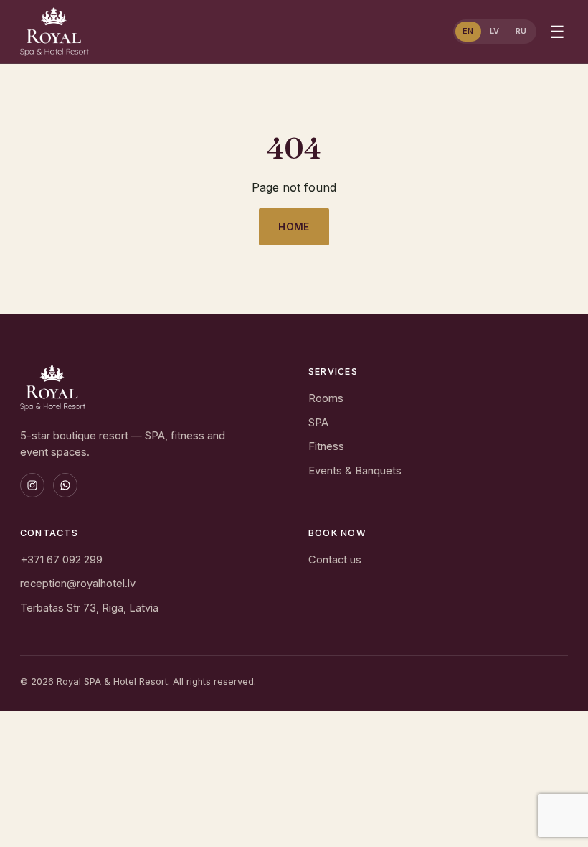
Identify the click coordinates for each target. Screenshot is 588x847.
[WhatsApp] (65, 485)
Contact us (334, 559)
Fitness (326, 446)
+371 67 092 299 (61, 559)
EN (468, 31)
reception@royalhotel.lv (78, 583)
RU (521, 31)
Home (294, 227)
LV (495, 31)
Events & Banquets (355, 470)
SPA (318, 422)
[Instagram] (32, 485)
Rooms (325, 398)
